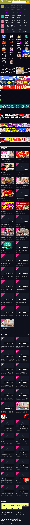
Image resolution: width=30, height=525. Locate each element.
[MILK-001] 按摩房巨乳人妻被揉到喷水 (10, 263)
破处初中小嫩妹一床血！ (6, 159)
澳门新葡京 (18, 159)
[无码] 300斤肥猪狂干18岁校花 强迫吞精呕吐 (11, 493)
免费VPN (3, 250)
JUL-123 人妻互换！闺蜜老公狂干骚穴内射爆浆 (11, 346)
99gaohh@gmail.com (21, 514)
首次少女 (13, 27)
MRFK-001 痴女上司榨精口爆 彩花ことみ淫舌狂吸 (12, 289)
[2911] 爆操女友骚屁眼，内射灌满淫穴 (9, 385)
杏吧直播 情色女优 (5, 211)
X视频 (11, 508)
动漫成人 (25, 22)
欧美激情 (19, 17)
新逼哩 (19, 30)
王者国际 (18, 224)
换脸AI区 (13, 22)
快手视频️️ (13, 30)
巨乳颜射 (25, 27)
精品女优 (25, 20)
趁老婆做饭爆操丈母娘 (6, 237)
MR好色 (19, 31)
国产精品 (7, 15)
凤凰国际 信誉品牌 (20, 211)
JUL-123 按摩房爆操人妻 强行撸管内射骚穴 (11, 467)
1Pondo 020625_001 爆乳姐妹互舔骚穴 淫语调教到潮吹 (13, 372)
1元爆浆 (26, 69)
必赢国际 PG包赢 (5, 224)
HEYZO (25, 25)
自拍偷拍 (19, 15)
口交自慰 (13, 20)
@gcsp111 (3, 514)
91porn (4, 505)
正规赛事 (11, 69)
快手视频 (5, 508)
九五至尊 (18, 172)
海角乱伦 (25, 505)
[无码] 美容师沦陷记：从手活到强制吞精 (10, 454)
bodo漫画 (26, 30)
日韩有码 (13, 15)
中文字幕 (25, 15)
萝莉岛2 (13, 31)
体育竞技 (4, 69)
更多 (26, 148)
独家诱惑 (7, 27)
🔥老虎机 (19, 72)
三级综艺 (19, 22)
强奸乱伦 (19, 20)
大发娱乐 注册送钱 (20, 198)
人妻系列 (13, 25)
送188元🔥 (3, 72)
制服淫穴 (7, 20)
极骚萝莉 (19, 25)
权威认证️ (19, 69)
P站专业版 (7, 30)
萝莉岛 (6, 31)
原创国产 (7, 17)
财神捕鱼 (26, 72)
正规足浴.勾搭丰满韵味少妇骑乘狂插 (9, 359)
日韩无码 (13, 17)
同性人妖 (7, 22)
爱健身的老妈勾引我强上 (6, 185)
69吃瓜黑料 (25, 31)
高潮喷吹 (19, 27)
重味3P (6, 25)
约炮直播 (3, 198)
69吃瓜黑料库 (18, 505)
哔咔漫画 (18, 508)
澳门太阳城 (3, 172)
